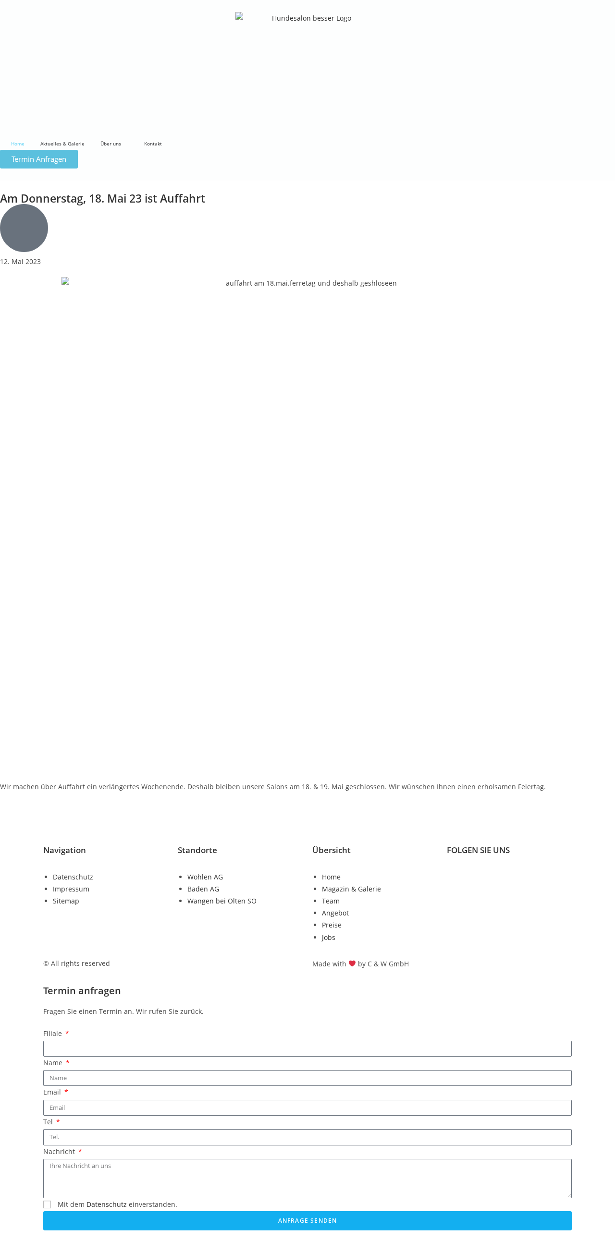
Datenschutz (106, 1204)
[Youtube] (511, 876)
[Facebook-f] (459, 876)
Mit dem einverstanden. (117, 1204)
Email (53, 1091)
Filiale (53, 1033)
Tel (49, 1121)
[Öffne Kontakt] (166, 143)
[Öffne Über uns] (125, 143)
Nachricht (60, 1151)
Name (53, 1062)
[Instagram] (485, 876)
